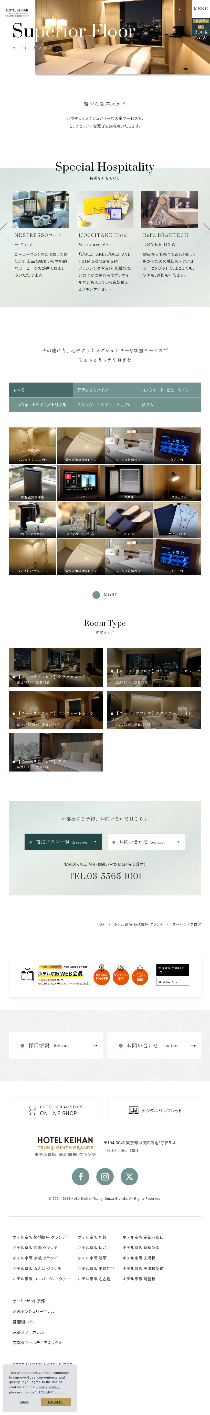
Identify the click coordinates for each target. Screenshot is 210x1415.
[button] (67, 1393)
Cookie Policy (47, 1387)
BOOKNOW (201, 27)
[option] (80, 242)
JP (173, 8)
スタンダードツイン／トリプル (104, 405)
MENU (201, 9)
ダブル (147, 405)
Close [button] (24, 1401)
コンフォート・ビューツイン (165, 390)
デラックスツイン (92, 390)
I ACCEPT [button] (55, 1401)
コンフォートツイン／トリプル (40, 405)
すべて (19, 390)
